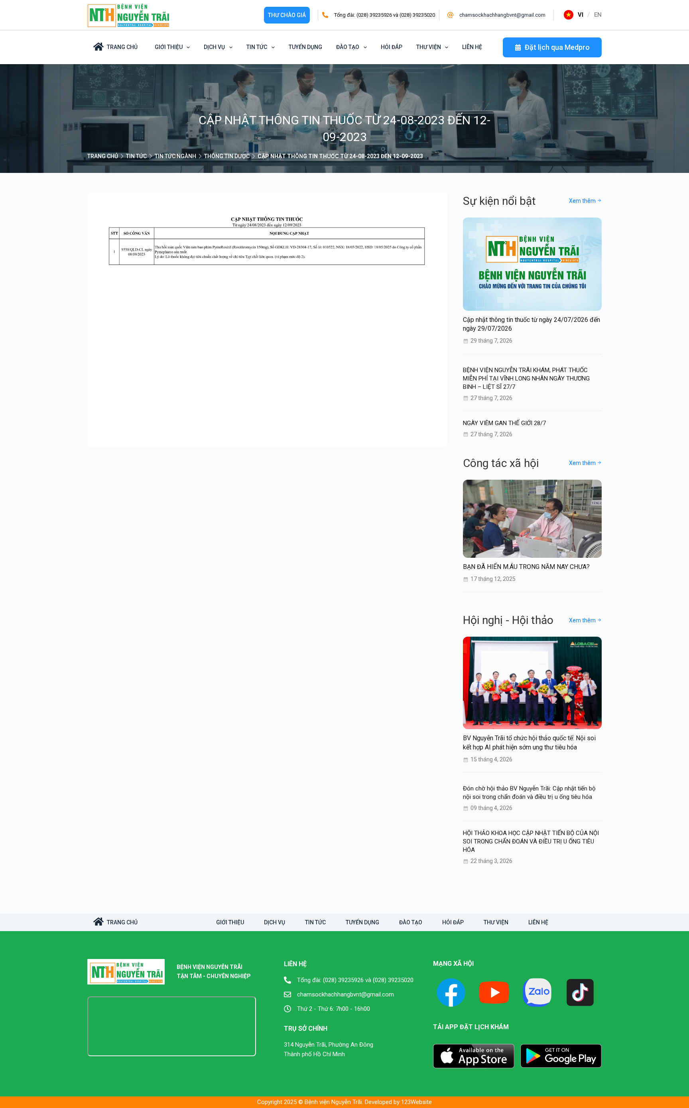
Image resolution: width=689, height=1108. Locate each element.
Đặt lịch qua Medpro (557, 47)
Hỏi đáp (391, 47)
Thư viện (428, 47)
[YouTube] (494, 992)
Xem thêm (583, 201)
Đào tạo (347, 47)
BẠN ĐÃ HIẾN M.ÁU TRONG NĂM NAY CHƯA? (526, 567)
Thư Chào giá (287, 15)
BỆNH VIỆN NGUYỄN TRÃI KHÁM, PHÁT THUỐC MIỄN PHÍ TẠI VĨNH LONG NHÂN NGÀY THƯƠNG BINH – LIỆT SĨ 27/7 (526, 378)
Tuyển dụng (305, 47)
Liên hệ (472, 47)
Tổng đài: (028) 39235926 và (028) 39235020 (384, 15)
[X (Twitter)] (537, 992)
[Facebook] (451, 992)
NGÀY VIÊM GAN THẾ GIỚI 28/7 (504, 423)
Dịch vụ (214, 47)
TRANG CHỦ (102, 156)
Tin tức (256, 47)
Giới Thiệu (169, 47)
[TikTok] (580, 992)
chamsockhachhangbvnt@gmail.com (502, 15)
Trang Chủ (122, 47)
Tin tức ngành (175, 156)
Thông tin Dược (227, 156)
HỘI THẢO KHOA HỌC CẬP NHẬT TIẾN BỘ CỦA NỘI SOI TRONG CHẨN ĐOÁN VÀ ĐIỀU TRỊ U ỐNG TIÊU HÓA (531, 841)
